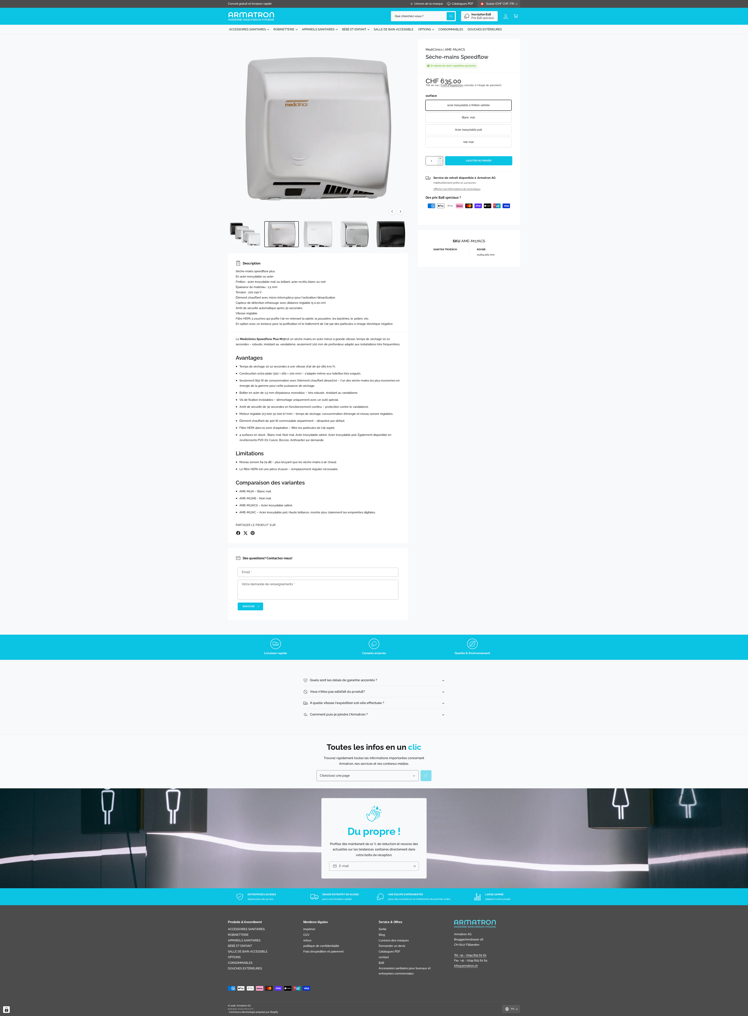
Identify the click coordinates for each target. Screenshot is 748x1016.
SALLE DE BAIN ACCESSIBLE (247, 951)
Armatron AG (244, 1005)
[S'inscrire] (414, 866)
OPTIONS (424, 29)
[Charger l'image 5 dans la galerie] (391, 234)
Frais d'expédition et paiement (323, 951)
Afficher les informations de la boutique (457, 188)
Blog (382, 935)
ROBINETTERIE (283, 29)
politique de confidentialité (321, 946)
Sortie (382, 929)
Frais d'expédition (452, 85)
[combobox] (423, 16)
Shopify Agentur (233, 1009)
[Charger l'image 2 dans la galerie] (281, 234)
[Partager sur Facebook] (238, 533)
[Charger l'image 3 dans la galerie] (318, 234)
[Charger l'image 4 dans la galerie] (354, 234)
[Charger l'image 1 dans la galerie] (245, 234)
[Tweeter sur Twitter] (245, 533)
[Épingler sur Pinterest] (252, 533)
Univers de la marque (428, 3)
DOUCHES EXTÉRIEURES (245, 968)
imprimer (309, 929)
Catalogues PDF (462, 3)
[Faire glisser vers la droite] (400, 211)
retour (307, 940)
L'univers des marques (394, 940)
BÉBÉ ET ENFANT (354, 29)
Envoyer (249, 606)
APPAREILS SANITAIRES (318, 29)
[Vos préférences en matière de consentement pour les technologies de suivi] (6, 1009)
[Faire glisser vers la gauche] (392, 211)
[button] (516, 16)
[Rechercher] (426, 775)
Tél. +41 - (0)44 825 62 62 (470, 955)
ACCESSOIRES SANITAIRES (247, 29)
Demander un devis (392, 946)
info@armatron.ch (466, 966)
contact (384, 957)
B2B (381, 963)
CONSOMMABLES (240, 963)
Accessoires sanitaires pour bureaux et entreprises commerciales (404, 971)
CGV (306, 935)
